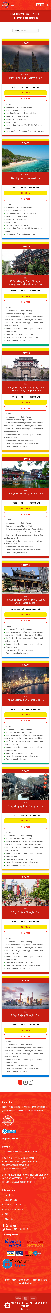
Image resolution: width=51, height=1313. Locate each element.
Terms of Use (23, 1279)
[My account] (47, 5)
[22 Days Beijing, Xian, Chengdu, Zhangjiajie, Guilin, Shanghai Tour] (25, 262)
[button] (12, 4)
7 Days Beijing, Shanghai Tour (25, 1015)
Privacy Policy (10, 1279)
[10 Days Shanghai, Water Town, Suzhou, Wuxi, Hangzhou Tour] (25, 580)
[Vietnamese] (38, 4)
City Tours (9, 1195)
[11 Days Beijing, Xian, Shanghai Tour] (25, 474)
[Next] (31, 1082)
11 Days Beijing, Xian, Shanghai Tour (25, 493)
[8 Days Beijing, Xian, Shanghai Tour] (25, 786)
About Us (9, 1219)
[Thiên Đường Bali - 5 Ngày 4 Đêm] (25, 58)
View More (25, 99)
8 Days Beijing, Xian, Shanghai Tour (25, 806)
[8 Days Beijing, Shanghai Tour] (25, 892)
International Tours (13, 1204)
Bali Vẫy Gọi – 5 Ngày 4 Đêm (25, 178)
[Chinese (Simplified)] (42, 4)
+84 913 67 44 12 (20, 1229)
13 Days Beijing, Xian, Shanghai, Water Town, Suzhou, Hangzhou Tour (25, 389)
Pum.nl (15, 1138)
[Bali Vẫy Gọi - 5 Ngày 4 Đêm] (25, 158)
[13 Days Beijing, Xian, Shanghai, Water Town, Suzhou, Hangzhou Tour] (25, 368)
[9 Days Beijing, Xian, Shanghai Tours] (25, 680)
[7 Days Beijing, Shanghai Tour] (25, 996)
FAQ (6, 1214)
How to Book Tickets (14, 1209)
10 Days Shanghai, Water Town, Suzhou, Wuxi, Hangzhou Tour (25, 601)
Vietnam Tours (11, 1200)
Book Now (25, 93)
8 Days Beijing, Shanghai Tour (25, 912)
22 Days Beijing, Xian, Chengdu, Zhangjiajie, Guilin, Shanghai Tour (25, 283)
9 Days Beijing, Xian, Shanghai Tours (25, 699)
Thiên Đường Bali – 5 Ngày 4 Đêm (25, 77)
